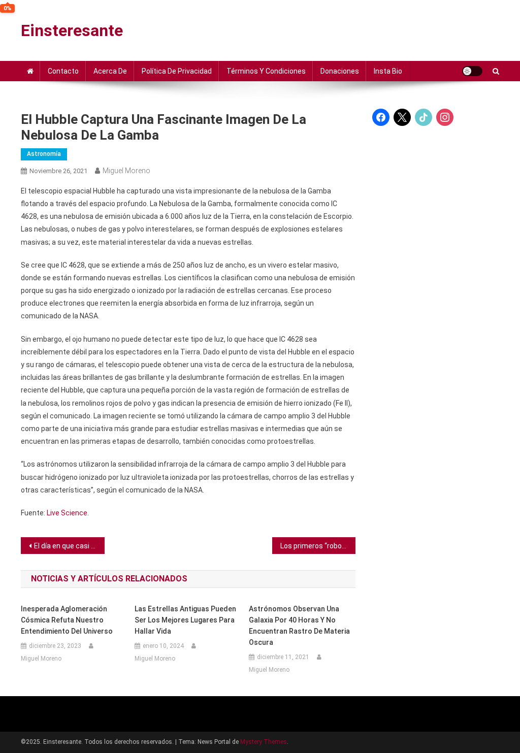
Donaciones (339, 71)
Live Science (67, 513)
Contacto (63, 71)
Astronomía (44, 153)
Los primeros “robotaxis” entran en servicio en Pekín (318, 546)
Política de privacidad (177, 71)
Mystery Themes (263, 741)
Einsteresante (72, 30)
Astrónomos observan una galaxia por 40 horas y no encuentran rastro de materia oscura (299, 625)
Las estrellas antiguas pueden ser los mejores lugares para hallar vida (185, 620)
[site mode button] (472, 71)
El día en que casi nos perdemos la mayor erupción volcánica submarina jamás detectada (69, 546)
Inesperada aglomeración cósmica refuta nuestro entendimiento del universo (67, 620)
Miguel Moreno (126, 171)
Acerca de (110, 71)
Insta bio (388, 71)
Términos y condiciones (266, 71)
